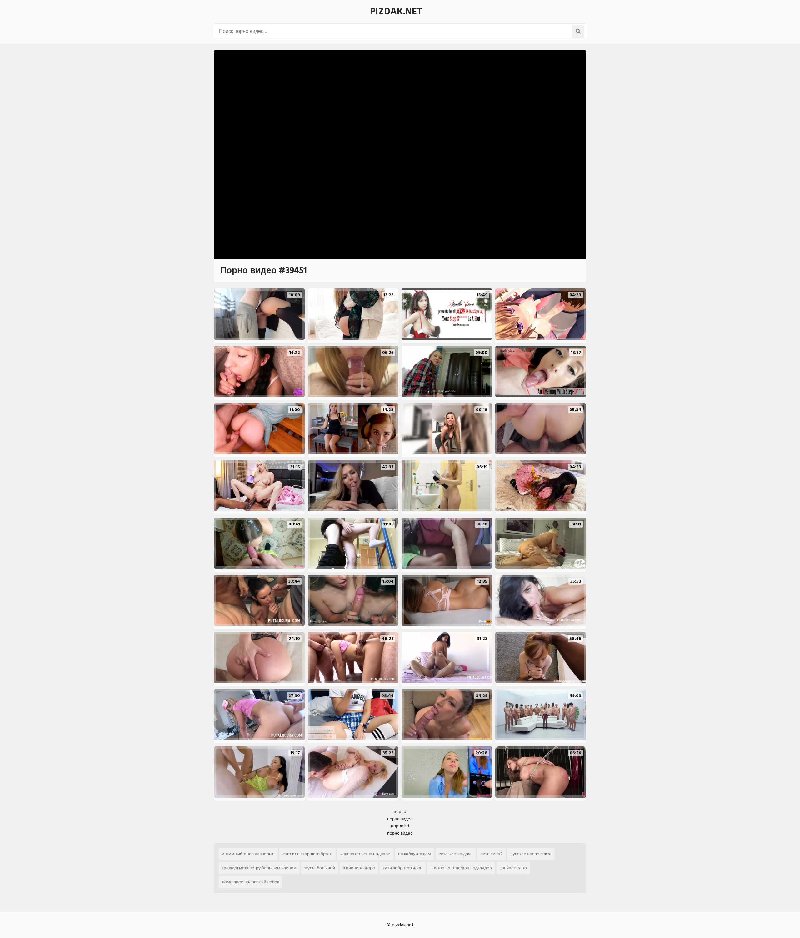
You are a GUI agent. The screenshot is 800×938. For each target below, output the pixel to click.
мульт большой (319, 867)
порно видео (400, 818)
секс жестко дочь (455, 853)
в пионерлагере (359, 867)
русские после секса (531, 853)
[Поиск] (578, 31)
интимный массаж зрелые (248, 853)
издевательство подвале (365, 853)
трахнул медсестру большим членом (259, 867)
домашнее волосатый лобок (250, 881)
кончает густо (513, 867)
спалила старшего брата (307, 853)
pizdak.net (396, 11)
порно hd (400, 826)
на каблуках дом (414, 853)
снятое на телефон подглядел (461, 867)
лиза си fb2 (491, 853)
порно (400, 811)
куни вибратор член (402, 867)
